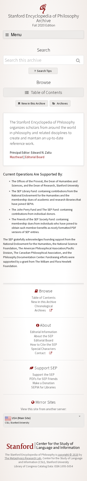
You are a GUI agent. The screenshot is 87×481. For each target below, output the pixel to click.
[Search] (78, 60)
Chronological (44, 306)
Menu (16, 34)
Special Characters (43, 349)
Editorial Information (43, 332)
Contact (40, 353)
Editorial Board (34, 157)
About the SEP (43, 336)
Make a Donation (43, 383)
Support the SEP (43, 375)
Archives (62, 103)
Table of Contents (46, 92)
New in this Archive (33, 103)
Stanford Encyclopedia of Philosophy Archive (43, 20)
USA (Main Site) (18, 420)
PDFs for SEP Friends (43, 379)
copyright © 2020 (68, 454)
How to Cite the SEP (43, 345)
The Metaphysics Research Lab (23, 458)
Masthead (16, 157)
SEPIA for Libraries (43, 387)
